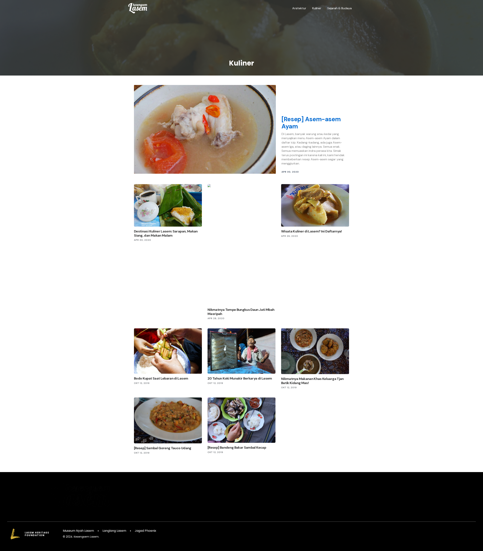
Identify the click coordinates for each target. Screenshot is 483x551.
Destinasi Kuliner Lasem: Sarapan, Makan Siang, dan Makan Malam (166, 233)
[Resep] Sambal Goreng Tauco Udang (162, 448)
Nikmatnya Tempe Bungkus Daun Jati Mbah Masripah (241, 311)
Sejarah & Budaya (339, 8)
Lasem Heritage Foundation (37, 534)
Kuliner (316, 8)
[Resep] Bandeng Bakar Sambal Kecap (237, 447)
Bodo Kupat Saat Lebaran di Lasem (161, 378)
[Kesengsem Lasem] (137, 8)
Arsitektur (299, 8)
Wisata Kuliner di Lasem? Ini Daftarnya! (311, 231)
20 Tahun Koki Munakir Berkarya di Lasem (240, 378)
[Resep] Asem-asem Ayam (311, 122)
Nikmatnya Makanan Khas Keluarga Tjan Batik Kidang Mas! (312, 381)
